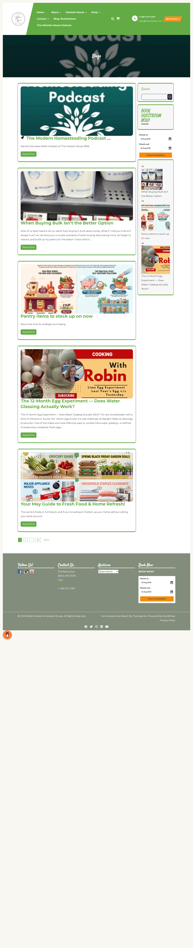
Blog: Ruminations (65, 18)
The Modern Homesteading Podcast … (68, 138)
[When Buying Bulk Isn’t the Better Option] (151, 179)
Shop (94, 12)
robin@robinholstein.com (150, 21)
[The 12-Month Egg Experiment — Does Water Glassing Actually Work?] (155, 259)
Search (145, 89)
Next (46, 540)
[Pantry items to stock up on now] (155, 217)
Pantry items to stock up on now (57, 316)
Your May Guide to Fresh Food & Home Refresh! (73, 504)
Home (40, 12)
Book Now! (172, 19)
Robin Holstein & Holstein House (44, 616)
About (55, 12)
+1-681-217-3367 (147, 17)
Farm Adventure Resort (114, 616)
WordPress (168, 616)
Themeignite (139, 616)
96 (38, 540)
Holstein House (75, 12)
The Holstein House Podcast (54, 25)
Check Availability (156, 155)
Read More (28, 154)
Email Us (63, 584)
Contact (41, 18)
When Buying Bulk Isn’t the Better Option (67, 223)
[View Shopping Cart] (118, 19)
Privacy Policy (167, 620)
